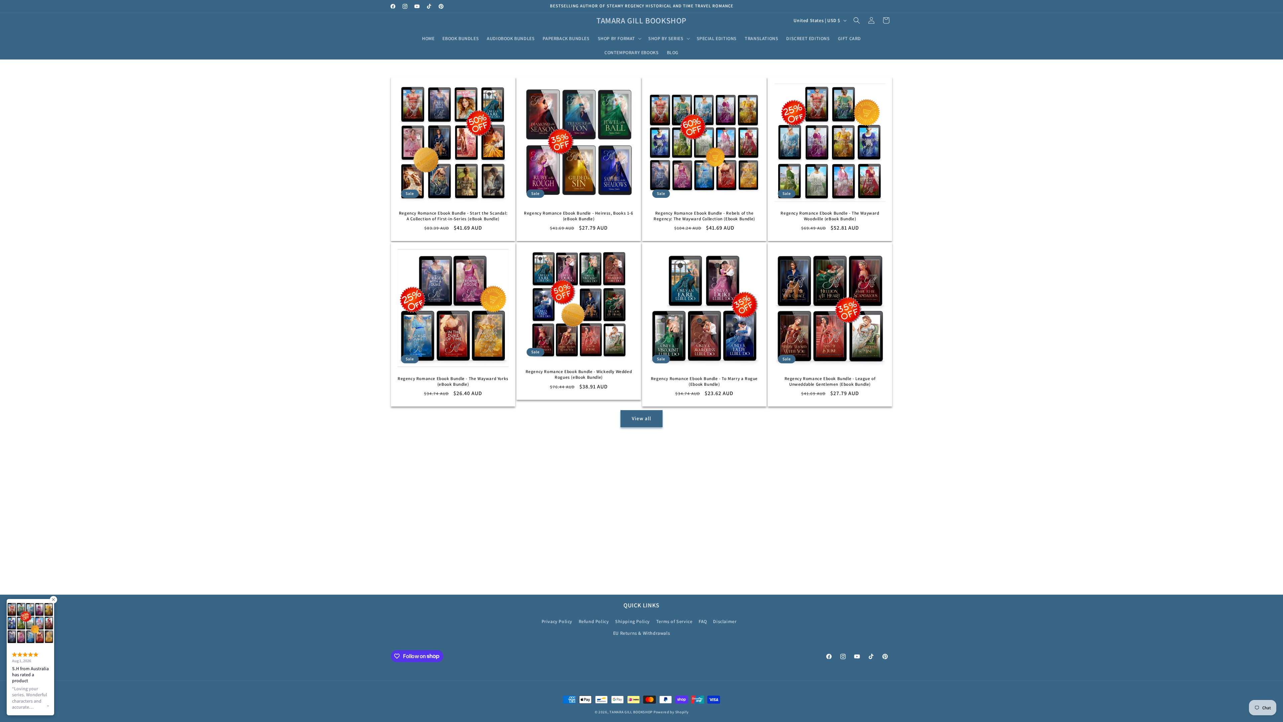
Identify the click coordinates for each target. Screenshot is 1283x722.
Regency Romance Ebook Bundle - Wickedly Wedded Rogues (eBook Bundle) (579, 374)
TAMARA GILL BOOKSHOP (631, 712)
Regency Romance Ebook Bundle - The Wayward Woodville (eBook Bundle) (829, 216)
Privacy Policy (557, 621)
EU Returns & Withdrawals (641, 633)
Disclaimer (724, 621)
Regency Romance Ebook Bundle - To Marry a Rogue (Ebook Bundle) (704, 381)
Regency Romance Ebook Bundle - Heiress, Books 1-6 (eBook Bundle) (578, 216)
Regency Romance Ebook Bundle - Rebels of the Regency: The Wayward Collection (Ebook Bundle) (704, 216)
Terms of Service (674, 621)
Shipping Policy (632, 621)
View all (641, 418)
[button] (619, 38)
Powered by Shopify (671, 712)
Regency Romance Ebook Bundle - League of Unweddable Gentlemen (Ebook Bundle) (830, 381)
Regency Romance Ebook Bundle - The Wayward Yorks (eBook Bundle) (453, 381)
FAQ (703, 621)
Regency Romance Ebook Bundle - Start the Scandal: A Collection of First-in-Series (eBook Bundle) (453, 216)
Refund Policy (594, 621)
